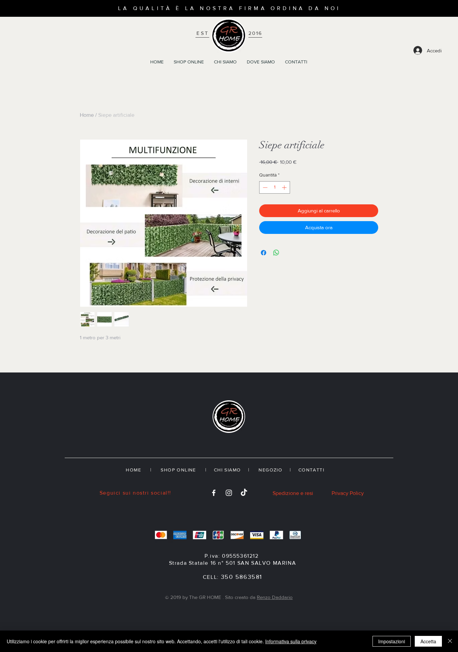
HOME (133, 469)
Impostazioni (391, 641)
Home (87, 115)
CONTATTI (312, 469)
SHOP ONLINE (178, 469)
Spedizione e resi (293, 493)
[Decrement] (264, 187)
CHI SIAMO (227, 469)
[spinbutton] (275, 187)
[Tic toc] (244, 493)
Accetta (428, 641)
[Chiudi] (450, 641)
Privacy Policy (348, 493)
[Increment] (285, 187)
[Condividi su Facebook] (264, 253)
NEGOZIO (269, 469)
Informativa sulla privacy (291, 641)
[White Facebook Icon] (214, 493)
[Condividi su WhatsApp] (276, 253)
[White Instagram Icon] (229, 493)
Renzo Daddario (275, 597)
